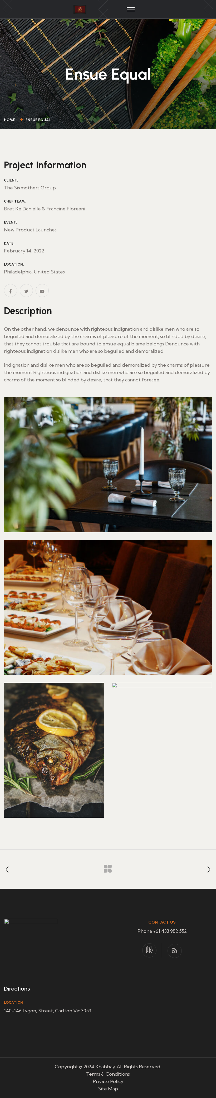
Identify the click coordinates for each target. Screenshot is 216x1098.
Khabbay (105, 1067)
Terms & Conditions (108, 1074)
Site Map (108, 1089)
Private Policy (108, 1081)
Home (10, 120)
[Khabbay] (80, 9)
